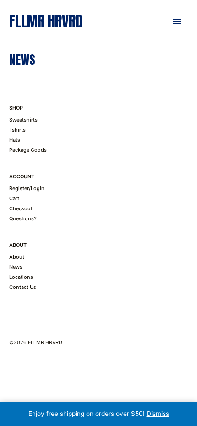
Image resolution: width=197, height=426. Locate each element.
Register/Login (26, 188)
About (16, 257)
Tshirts (17, 130)
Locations (21, 277)
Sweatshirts (23, 120)
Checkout (21, 208)
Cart (14, 198)
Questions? (23, 218)
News (15, 267)
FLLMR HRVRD (46, 21)
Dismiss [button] (158, 413)
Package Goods (28, 150)
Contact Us (22, 287)
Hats (14, 140)
